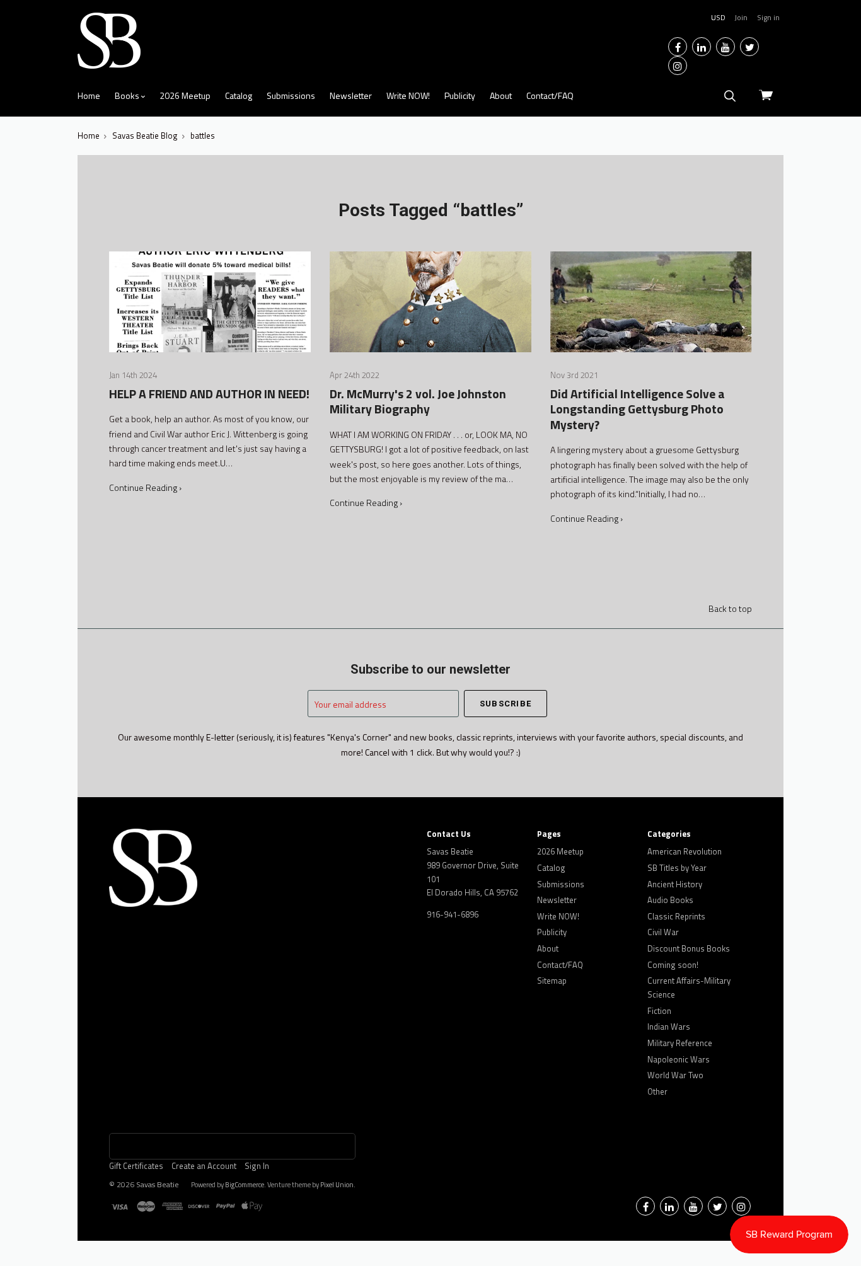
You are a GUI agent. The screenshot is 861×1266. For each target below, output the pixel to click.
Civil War (663, 932)
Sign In (257, 1166)
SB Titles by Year (677, 867)
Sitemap (552, 980)
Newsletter (351, 95)
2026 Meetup (185, 95)
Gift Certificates (136, 1166)
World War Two (675, 1075)
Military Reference (679, 1043)
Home (89, 95)
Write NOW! (408, 95)
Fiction (659, 1010)
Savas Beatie (157, 1184)
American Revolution (684, 851)
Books (128, 95)
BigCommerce (244, 1185)
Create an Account (203, 1166)
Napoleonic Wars (678, 1059)
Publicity (459, 95)
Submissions (291, 95)
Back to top (730, 608)
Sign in (768, 17)
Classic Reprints (676, 916)
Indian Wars (668, 1026)
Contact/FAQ (550, 95)
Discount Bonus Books (688, 948)
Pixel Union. (337, 1185)
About (501, 95)
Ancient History (674, 884)
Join (741, 17)
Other (657, 1091)
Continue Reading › (145, 487)
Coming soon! (672, 964)
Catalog (238, 95)
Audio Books (670, 900)
